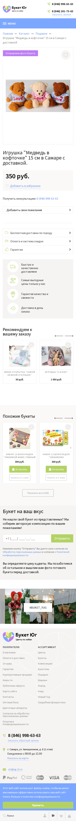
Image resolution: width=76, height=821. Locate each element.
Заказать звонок (61, 14)
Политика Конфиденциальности (16, 722)
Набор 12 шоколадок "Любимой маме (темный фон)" (20, 456)
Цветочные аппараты (15, 708)
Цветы (41, 652)
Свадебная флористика (51, 702)
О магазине (9, 652)
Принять (38, 805)
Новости (8, 680)
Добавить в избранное (25, 186)
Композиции (45, 663)
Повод (41, 685)
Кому (41, 691)
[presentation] (59, 336)
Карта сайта (10, 691)
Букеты (42, 658)
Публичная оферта (14, 685)
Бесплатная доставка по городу (31, 233)
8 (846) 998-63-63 (62, 3)
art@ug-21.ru (15, 769)
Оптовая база (10, 702)
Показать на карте (18, 758)
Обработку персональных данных (22, 552)
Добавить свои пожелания (24, 210)
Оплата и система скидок (26, 241)
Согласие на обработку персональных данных (16, 714)
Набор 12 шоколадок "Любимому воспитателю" (56, 456)
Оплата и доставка (14, 658)
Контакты (8, 697)
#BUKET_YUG (38, 607)
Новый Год (44, 697)
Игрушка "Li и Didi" (56, 372)
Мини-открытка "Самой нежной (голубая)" (19, 373)
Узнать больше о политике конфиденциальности (31, 796)
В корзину (21, 469)
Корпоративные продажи (17, 674)
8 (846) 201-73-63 (62, 11)
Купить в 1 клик (20, 477)
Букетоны (43, 669)
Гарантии (16, 249)
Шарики (42, 680)
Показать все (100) (38, 493)
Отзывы (7, 663)
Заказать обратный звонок (23, 740)
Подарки (43, 674)
